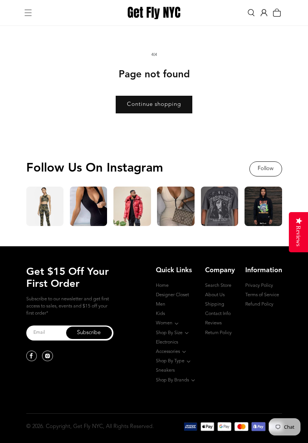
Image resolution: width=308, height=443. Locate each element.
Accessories (168, 351)
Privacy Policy (259, 285)
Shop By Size (169, 332)
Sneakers (165, 370)
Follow (265, 169)
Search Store (218, 285)
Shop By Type (170, 361)
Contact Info (218, 313)
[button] (28, 12)
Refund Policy (259, 304)
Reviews (213, 323)
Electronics (167, 342)
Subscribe (89, 333)
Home (162, 285)
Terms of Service (262, 294)
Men (160, 304)
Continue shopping (154, 104)
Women (164, 323)
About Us (215, 294)
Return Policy (218, 332)
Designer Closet (172, 294)
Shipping (214, 304)
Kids (160, 313)
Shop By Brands (172, 380)
